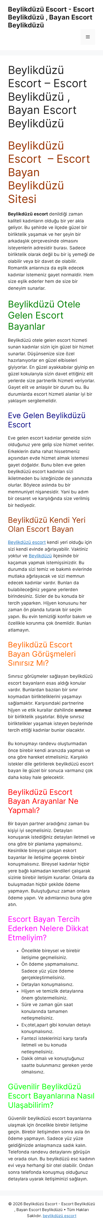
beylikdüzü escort (59, 1215)
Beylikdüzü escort (27, 542)
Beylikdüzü (40, 555)
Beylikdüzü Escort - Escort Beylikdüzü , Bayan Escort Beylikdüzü (51, 17)
